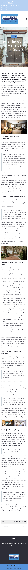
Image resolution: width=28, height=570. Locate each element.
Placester (18, 568)
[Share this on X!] (17, 521)
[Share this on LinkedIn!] (19, 521)
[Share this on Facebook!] (14, 521)
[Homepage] (9, 19)
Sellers (14, 36)
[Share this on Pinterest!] (22, 521)
